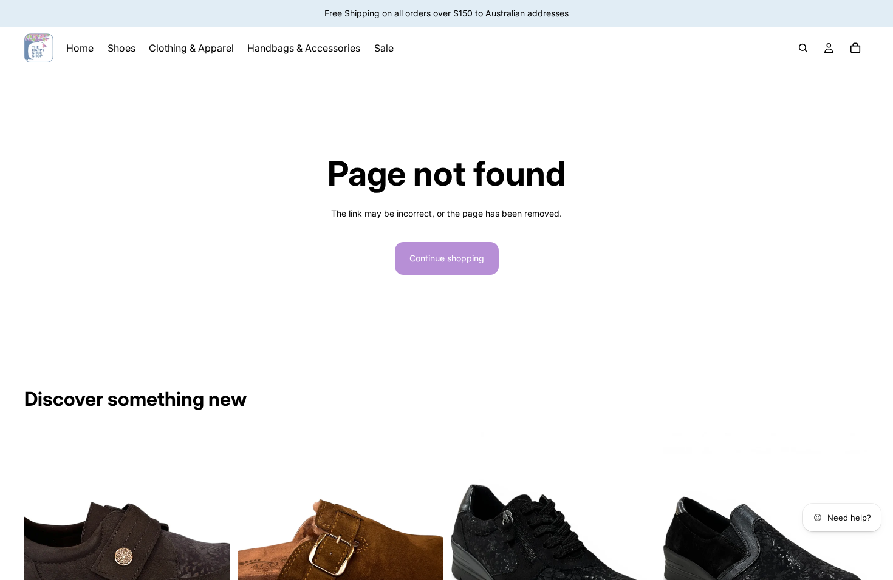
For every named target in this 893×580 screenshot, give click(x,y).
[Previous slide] (256, 560)
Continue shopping (446, 258)
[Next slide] (424, 560)
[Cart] (855, 48)
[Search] (803, 48)
